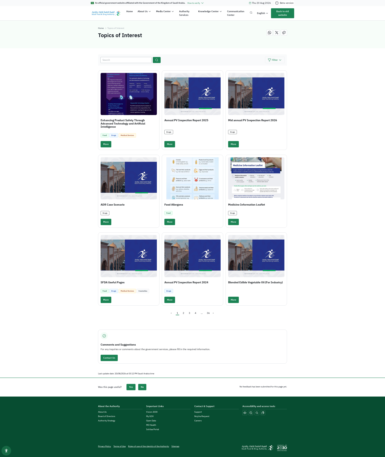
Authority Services (184, 13)
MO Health (151, 425)
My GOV (150, 416)
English (261, 13)
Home (129, 11)
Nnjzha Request (201, 416)
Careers (198, 420)
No (142, 387)
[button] (275, 60)
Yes (131, 387)
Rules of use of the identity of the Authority (148, 446)
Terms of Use (119, 446)
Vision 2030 (151, 412)
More (106, 144)
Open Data (151, 420)
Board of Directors (106, 416)
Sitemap (175, 446)
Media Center (163, 11)
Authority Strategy (106, 420)
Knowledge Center (208, 11)
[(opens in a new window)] (269, 33)
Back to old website (282, 13)
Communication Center (235, 13)
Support (198, 412)
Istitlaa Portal (152, 429)
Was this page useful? (110, 387)
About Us (143, 11)
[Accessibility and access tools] (262, 412)
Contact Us (109, 358)
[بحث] (157, 60)
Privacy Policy (104, 446)
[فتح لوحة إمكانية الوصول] (6, 450)
